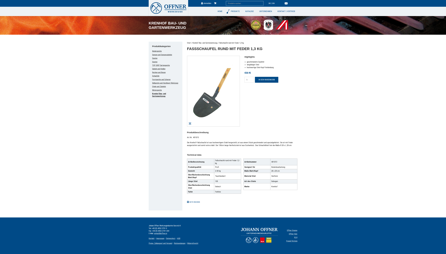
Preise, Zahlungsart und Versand (160, 243)
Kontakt (151, 238)
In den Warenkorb (266, 79)
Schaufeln (155, 76)
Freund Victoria (291, 241)
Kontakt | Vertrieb (286, 11)
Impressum (160, 238)
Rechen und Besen (159, 72)
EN (273, 3)
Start (189, 43)
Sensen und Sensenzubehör (162, 55)
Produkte (235, 11)
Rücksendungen (179, 243)
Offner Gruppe (292, 230)
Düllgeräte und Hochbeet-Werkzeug (165, 83)
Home (220, 11)
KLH (295, 237)
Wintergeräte (157, 90)
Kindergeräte (157, 51)
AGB (178, 238)
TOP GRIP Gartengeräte (161, 65)
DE (270, 3)
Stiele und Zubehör (159, 86)
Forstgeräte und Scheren (161, 79)
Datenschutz (170, 238)
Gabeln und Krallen (158, 69)
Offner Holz (293, 234)
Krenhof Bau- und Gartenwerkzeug (204, 43)
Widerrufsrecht (192, 243)
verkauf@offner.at (160, 233)
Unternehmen (265, 11)
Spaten (154, 58)
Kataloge (249, 11)
